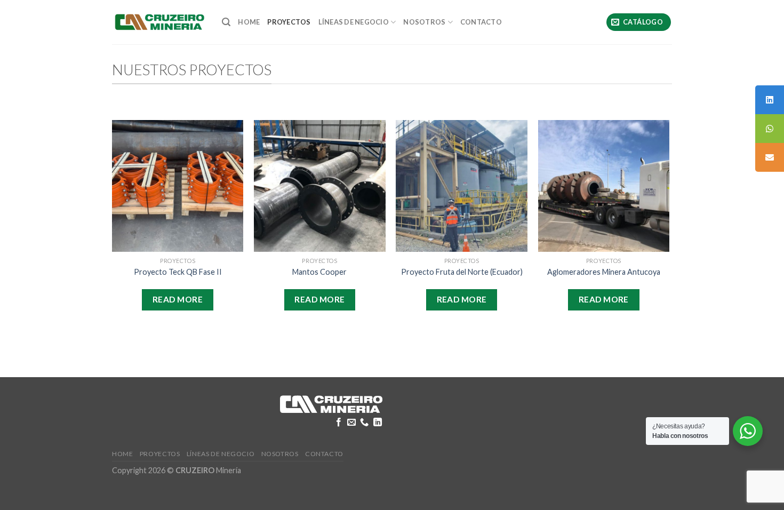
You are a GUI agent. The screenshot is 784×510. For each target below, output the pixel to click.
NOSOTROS (424, 22)
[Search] (226, 22)
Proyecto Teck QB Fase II (178, 271)
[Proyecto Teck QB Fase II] (178, 186)
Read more (178, 299)
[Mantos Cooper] (320, 186)
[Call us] (364, 422)
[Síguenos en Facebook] (338, 422)
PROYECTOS (288, 22)
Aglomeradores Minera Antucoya (603, 271)
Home (249, 22)
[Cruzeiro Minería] (159, 21)
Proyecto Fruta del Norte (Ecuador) (462, 271)
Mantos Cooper (319, 271)
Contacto (481, 22)
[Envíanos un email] (351, 422)
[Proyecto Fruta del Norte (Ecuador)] (461, 186)
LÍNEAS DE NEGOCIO (353, 22)
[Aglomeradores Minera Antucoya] (604, 186)
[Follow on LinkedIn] (377, 422)
